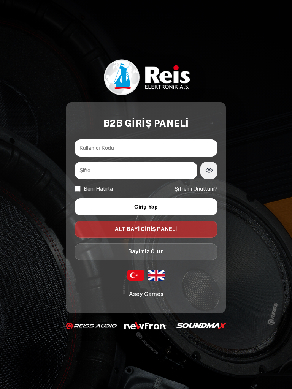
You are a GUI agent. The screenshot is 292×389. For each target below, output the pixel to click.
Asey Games (146, 294)
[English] (156, 275)
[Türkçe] (135, 275)
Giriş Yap (146, 207)
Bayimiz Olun (146, 251)
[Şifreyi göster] (208, 170)
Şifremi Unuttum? (196, 189)
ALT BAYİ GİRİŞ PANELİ (146, 229)
